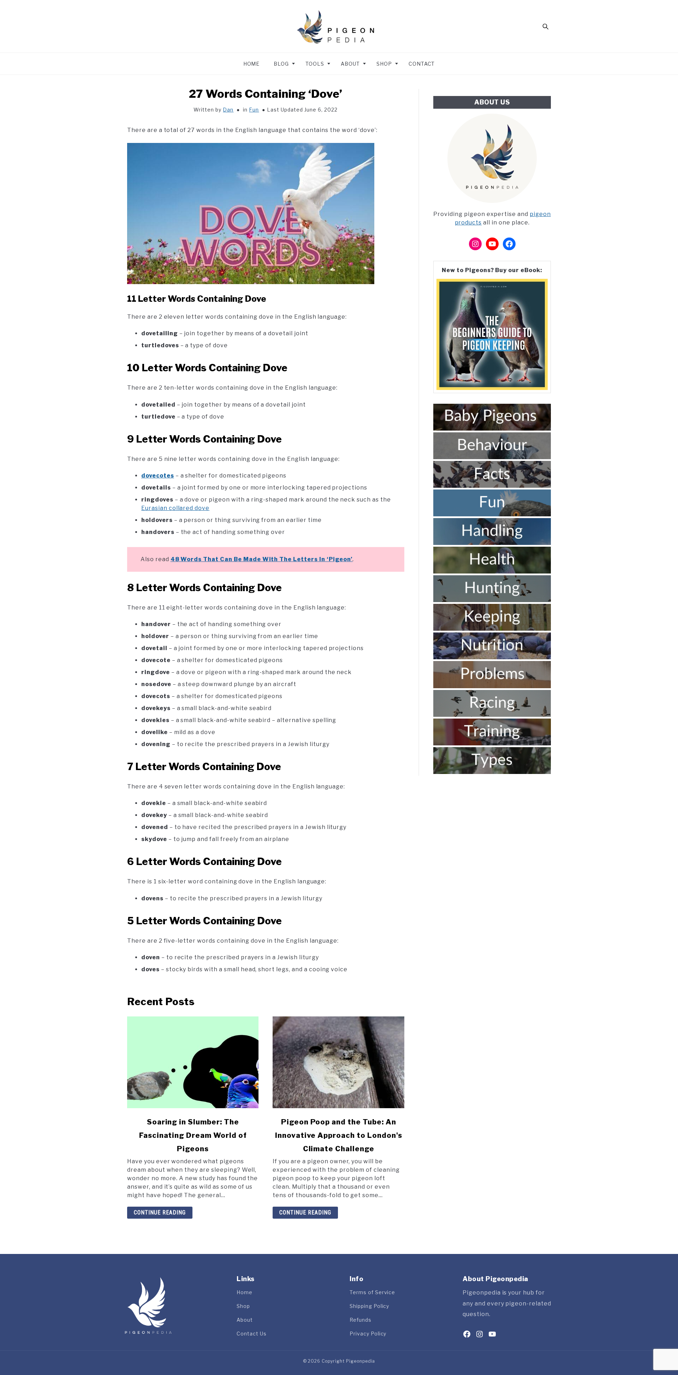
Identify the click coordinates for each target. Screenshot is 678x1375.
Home (251, 64)
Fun (254, 110)
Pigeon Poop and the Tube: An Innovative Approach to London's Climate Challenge (338, 1135)
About (350, 64)
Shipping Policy (369, 1306)
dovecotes (157, 475)
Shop (384, 64)
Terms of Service (372, 1292)
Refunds (360, 1320)
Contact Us (252, 1334)
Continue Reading (160, 1212)
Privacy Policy (368, 1334)
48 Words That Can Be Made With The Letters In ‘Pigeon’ (262, 559)
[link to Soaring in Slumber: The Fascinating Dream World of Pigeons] (192, 1062)
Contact (422, 64)
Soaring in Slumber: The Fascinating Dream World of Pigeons (193, 1135)
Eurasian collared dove (175, 508)
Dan (228, 110)
